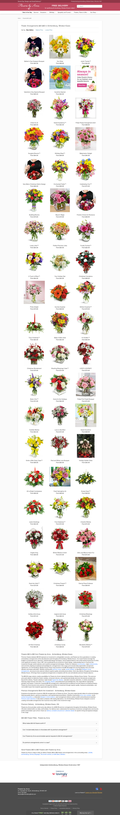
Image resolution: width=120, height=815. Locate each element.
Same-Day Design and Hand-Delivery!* (29, 1)
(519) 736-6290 (22, 792)
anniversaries (81, 664)
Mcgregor (37, 754)
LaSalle (90, 752)
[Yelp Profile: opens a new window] (101, 789)
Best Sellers (29, 30)
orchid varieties (70, 669)
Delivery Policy (76, 808)
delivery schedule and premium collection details (60, 710)
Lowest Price (48, 30)
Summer (36, 12)
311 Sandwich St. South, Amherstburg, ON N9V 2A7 (32, 791)
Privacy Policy (54, 808)
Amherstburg (25, 754)
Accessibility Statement (64, 808)
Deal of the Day (27, 12)
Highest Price (39, 30)
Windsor (62, 754)
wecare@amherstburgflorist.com (27, 794)
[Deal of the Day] (86, 78)
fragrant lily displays (57, 680)
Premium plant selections (28, 699)
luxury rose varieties (85, 695)
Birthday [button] (52, 12)
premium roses (56, 669)
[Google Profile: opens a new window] (97, 789)
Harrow (32, 754)
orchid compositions (27, 697)
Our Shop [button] (93, 12)
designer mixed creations (48, 697)
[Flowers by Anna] (30, 7)
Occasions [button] (43, 12)
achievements (93, 664)
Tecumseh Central (45, 754)
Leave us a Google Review (93, 792)
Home (19, 18)
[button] (115, 807)
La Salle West (56, 754)
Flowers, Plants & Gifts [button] (80, 12)
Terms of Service (44, 808)
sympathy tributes (50, 681)
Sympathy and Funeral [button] (64, 12)
